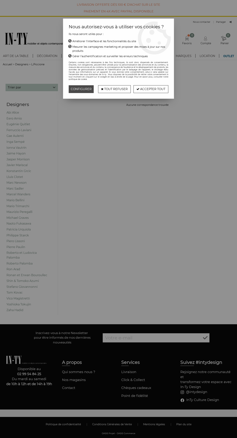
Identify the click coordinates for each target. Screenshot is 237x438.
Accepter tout (152, 89)
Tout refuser (116, 89)
